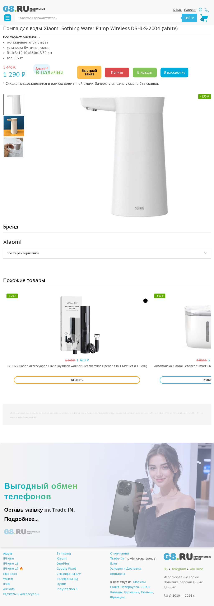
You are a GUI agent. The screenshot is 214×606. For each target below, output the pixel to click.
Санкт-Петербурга (124, 587)
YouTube (196, 569)
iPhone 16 (11, 563)
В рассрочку (174, 72)
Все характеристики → (21, 37)
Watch (8, 579)
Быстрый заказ (89, 72)
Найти (189, 17)
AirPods (9, 589)
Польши (147, 592)
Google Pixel (66, 568)
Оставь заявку (23, 510)
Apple (7, 553)
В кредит (145, 72)
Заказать (76, 380)
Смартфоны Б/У (69, 574)
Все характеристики (22, 253)
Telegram (178, 569)
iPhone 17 (10, 568)
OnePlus (63, 563)
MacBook (10, 574)
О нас (177, 10)
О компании (119, 553)
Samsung (64, 553)
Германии (131, 592)
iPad (6, 584)
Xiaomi (62, 558)
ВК (166, 569)
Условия (190, 10)
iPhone (8, 558)
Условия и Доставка (125, 568)
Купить (117, 72)
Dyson (61, 584)
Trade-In (117, 558)
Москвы (139, 582)
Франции (117, 597)
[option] (124, 157)
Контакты (117, 574)
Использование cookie (181, 577)
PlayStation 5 (67, 589)
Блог (113, 563)
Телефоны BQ (67, 579)
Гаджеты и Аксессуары (21, 594)
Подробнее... (21, 519)
